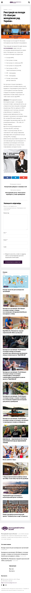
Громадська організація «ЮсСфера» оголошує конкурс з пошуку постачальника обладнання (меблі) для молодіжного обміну (14, 554)
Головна (5, 9)
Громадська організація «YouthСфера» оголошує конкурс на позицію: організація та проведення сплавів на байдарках (15, 420)
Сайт (5, 247)
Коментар (6, 213)
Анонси (6, 305)
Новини (10, 9)
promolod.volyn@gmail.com (9, 582)
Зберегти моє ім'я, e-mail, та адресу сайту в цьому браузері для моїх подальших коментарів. (15, 255)
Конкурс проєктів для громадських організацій (14, 547)
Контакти (12, 571)
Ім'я (5, 232)
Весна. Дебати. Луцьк (9, 459)
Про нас (11, 569)
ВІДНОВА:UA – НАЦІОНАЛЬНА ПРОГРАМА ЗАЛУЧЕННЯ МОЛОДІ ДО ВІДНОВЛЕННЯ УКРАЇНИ (15, 440)
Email (6, 240)
